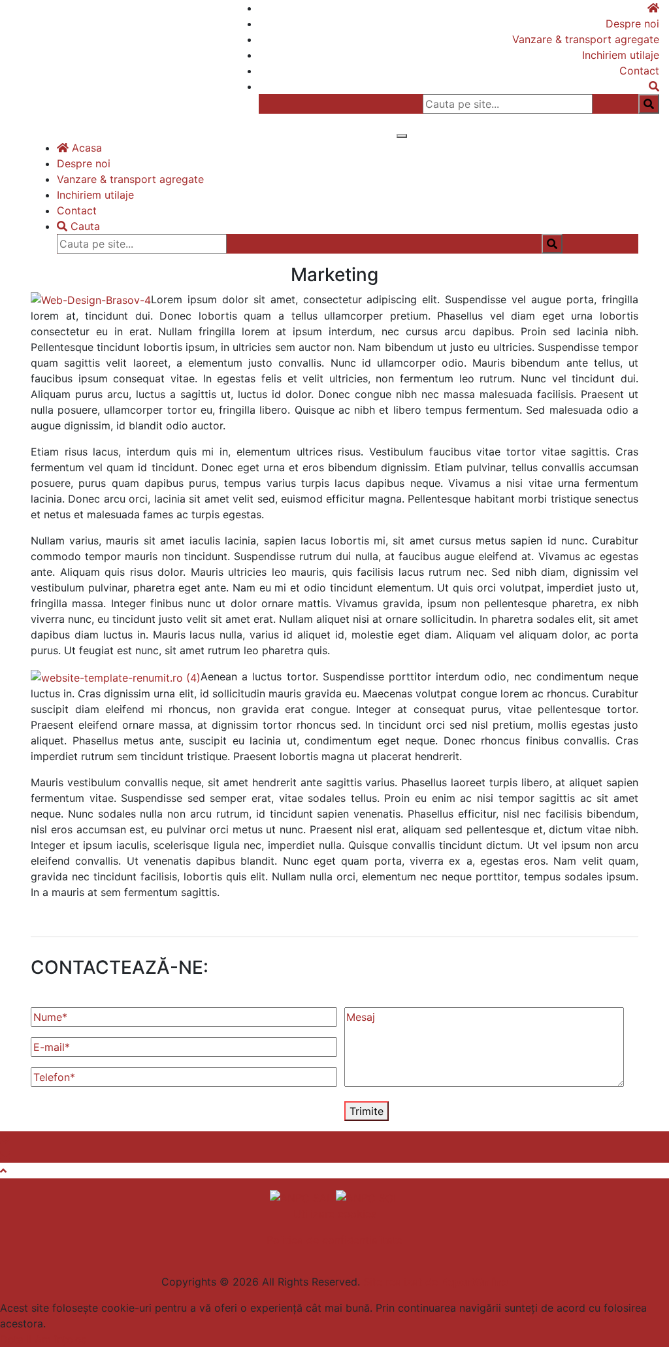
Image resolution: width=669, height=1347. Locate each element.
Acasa (85, 147)
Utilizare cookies (334, 1213)
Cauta (83, 226)
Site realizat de (435, 1281)
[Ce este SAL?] (303, 1196)
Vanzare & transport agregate (585, 39)
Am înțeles (60, 1339)
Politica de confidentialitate (334, 1239)
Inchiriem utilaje (620, 54)
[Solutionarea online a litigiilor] (367, 1196)
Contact (639, 70)
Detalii (15, 1339)
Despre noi (632, 23)
